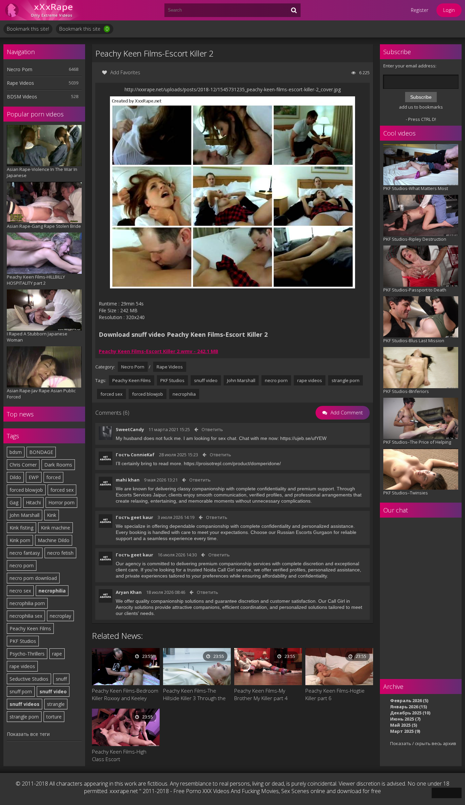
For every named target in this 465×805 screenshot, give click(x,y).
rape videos (22, 666)
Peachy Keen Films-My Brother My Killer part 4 (261, 694)
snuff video (53, 691)
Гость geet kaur (134, 517)
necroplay (60, 616)
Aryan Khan (129, 592)
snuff (61, 679)
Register (419, 10)
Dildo (15, 477)
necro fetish (60, 553)
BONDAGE (41, 452)
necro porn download (33, 578)
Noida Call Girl (219, 569)
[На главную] (44, 10)
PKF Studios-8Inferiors (406, 391)
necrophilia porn (27, 603)
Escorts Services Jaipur (141, 495)
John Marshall (24, 515)
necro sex (20, 590)
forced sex (62, 490)
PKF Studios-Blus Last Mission (413, 340)
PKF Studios (23, 641)
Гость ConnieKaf (135, 455)
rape (57, 653)
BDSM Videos (22, 96)
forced (53, 477)
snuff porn (21, 691)
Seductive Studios (29, 679)
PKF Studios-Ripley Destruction (414, 239)
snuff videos (24, 704)
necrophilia (52, 590)
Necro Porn (19, 69)
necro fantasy (25, 553)
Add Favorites (125, 72)
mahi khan (128, 480)
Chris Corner (23, 464)
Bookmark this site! (28, 29)
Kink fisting (21, 527)
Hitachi (33, 502)
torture (54, 716)
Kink (51, 515)
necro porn (22, 565)
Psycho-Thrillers (27, 653)
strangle (56, 704)
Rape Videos (20, 83)
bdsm (16, 452)
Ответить (212, 429)
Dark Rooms (58, 464)
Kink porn (20, 540)
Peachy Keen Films (30, 628)
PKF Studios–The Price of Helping (417, 442)
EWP (34, 477)
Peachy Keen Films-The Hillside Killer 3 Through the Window (194, 694)
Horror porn (61, 502)
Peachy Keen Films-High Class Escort (119, 755)
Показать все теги (28, 734)
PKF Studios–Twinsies (405, 493)
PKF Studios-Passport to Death (414, 290)
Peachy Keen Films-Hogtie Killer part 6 (335, 694)
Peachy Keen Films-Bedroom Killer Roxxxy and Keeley (125, 694)
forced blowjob (26, 490)
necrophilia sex (26, 616)
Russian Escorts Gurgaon (304, 532)
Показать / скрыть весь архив (423, 743)
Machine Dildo (53, 540)
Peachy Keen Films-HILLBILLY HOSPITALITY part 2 (36, 280)
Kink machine (55, 527)
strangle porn (24, 716)
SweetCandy (130, 429)
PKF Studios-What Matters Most (415, 188)
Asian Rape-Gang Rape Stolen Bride (44, 226)
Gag (14, 502)
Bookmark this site (83, 29)
